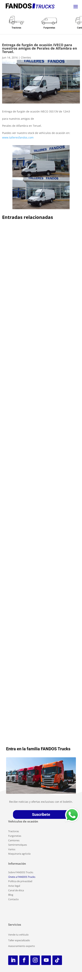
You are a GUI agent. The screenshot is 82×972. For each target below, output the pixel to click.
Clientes (26, 57)
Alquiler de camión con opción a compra (35, 279)
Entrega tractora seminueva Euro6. (31, 379)
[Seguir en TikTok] (57, 960)
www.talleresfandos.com (18, 137)
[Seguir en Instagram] (35, 960)
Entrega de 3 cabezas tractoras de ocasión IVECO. (36, 466)
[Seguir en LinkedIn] (13, 960)
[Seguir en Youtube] (46, 960)
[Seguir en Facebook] (24, 960)
